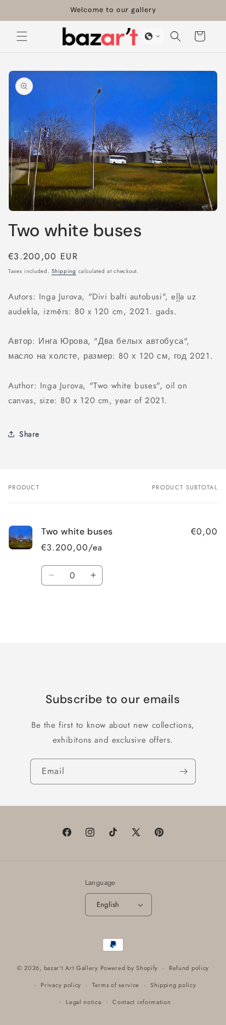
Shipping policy (173, 985)
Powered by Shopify (129, 967)
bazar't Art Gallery (71, 967)
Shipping (64, 271)
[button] (22, 36)
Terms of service (115, 985)
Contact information (141, 1002)
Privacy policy (61, 985)
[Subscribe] (183, 771)
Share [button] (29, 433)
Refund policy (189, 967)
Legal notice (83, 1002)
